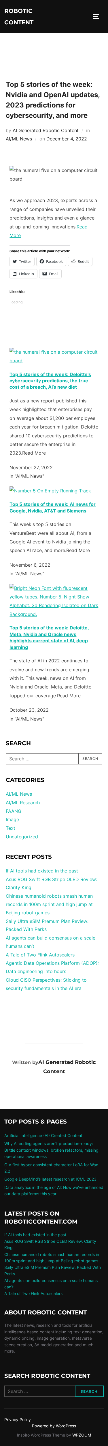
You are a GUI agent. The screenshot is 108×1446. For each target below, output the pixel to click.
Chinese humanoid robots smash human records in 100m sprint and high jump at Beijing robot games (49, 904)
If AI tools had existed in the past (42, 871)
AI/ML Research (23, 802)
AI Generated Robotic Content (46, 130)
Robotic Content (18, 16)
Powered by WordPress (54, 1425)
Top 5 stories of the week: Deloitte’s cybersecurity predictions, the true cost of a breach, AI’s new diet (50, 380)
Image (12, 819)
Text (10, 828)
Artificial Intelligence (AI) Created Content (43, 1135)
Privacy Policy (17, 1419)
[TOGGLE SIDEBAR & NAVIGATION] (98, 16)
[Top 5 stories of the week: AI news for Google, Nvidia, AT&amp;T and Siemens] (50, 491)
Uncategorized (22, 837)
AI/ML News (19, 139)
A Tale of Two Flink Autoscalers (40, 955)
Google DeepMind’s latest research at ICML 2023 (50, 1179)
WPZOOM (81, 1435)
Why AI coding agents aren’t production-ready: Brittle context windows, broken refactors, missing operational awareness (51, 1150)
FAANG (13, 811)
